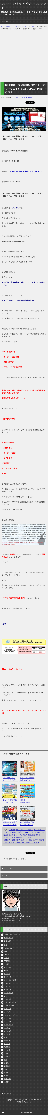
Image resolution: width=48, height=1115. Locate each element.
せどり (6, 970)
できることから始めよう (12, 934)
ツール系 (7, 1012)
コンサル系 (7, 999)
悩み (5, 1069)
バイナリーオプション (11, 1015)
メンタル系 (7, 1031)
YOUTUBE (7, 967)
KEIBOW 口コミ (29, 832)
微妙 (30, 97)
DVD (5, 945)
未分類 (6, 1082)
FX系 (5, 951)
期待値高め (7, 1079)
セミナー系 (7, 1009)
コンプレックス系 (10, 1002)
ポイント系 (7, 1018)
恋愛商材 (7, 1066)
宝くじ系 (7, 1050)
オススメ (7, 986)
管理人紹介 (7, 941)
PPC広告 (7, 961)
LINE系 (6, 955)
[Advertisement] (24, 56)
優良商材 (7, 1041)
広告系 (6, 1053)
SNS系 (6, 964)
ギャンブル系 (8, 993)
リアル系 (7, 1034)
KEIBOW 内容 (16, 832)
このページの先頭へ (26, 1113)
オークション (8, 990)
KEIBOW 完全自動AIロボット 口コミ (18, 840)
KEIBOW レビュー (24, 830)
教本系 (6, 1076)
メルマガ (7, 1028)
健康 (5, 1037)
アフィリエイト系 (20, 97)
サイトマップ (8, 938)
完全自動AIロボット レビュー (27, 843)
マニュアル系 (8, 1025)
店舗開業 (7, 1056)
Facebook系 (8, 948)
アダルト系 (7, 977)
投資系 (6, 1072)
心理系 (6, 1063)
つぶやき (7, 974)
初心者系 (7, 1044)
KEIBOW (12, 830)
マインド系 (7, 1021)
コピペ (6, 996)
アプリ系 (7, 983)
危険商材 (7, 1047)
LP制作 (6, 958)
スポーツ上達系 (9, 1005)
